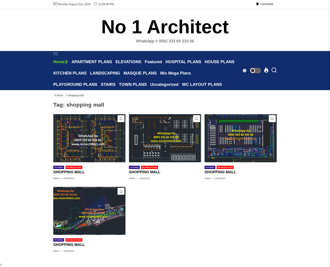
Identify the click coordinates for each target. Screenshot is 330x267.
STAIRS (108, 84)
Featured (153, 61)
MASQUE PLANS (140, 73)
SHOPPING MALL (69, 172)
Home (59, 61)
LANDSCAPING (105, 73)
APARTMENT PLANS (92, 61)
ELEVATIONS (128, 61)
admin (56, 178)
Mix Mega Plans (175, 73)
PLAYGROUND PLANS (75, 84)
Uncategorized (164, 84)
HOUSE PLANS (219, 61)
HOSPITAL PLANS (183, 61)
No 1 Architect (165, 26)
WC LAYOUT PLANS (202, 84)
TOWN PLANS (133, 84)
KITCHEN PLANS (70, 73)
